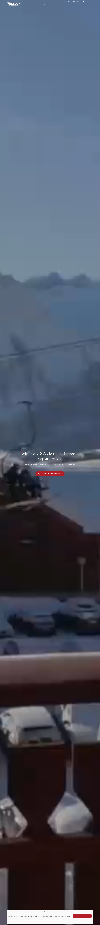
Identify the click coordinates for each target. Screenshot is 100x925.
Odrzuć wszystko (12, 918)
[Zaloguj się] (86, 1)
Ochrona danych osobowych (34, 918)
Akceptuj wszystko (82, 916)
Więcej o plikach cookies (22, 918)
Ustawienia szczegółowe (82, 920)
